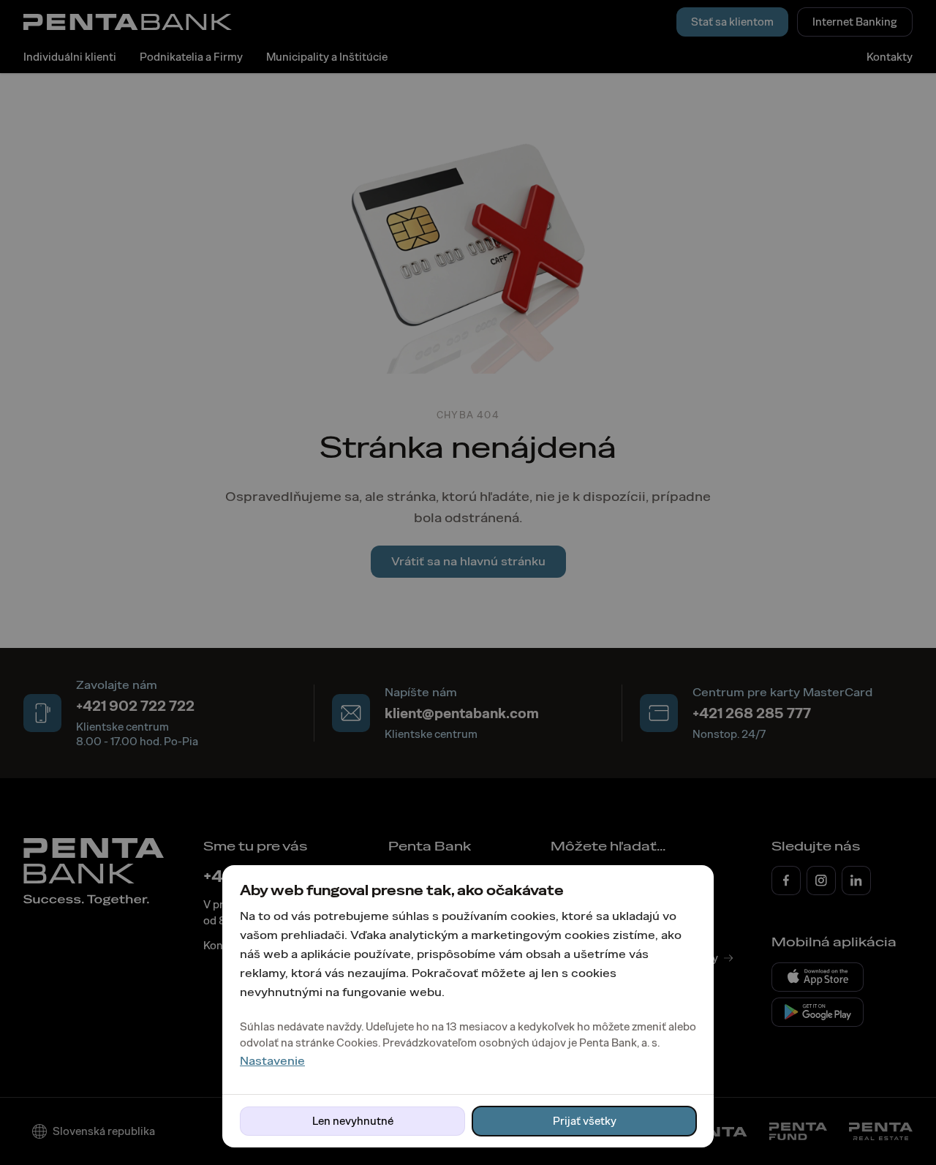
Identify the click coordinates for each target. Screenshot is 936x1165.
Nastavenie (272, 1060)
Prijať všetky (584, 1121)
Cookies (357, 1042)
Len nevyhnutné (352, 1121)
